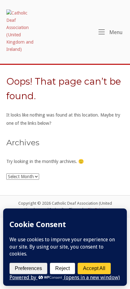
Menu (115, 32)
